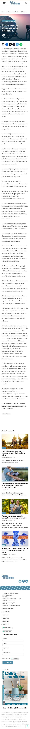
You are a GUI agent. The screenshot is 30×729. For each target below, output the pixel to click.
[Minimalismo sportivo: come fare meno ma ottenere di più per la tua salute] (15, 441)
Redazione (9, 35)
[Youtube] (26, 581)
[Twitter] (17, 44)
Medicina (5, 480)
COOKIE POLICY (8, 631)
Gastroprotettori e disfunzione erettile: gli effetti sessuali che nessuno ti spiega (15, 550)
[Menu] (4, 3)
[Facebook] (6, 44)
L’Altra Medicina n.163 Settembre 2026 (15, 708)
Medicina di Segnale (9, 21)
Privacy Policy (16, 658)
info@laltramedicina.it (14, 605)
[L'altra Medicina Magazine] (15, 3)
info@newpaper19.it (22, 723)
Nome (4, 643)
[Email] (10, 44)
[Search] (26, 3)
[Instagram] (23, 581)
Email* (4, 638)
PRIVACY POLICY (8, 627)
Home (3, 448)
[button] (3, 44)
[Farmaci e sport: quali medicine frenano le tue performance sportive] (15, 506)
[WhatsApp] (20, 44)
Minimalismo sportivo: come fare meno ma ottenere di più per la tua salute (13, 453)
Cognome (5, 648)
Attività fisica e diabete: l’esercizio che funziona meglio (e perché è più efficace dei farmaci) (15, 485)
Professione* (6, 652)
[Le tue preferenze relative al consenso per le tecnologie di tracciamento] (27, 726)
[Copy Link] (13, 44)
